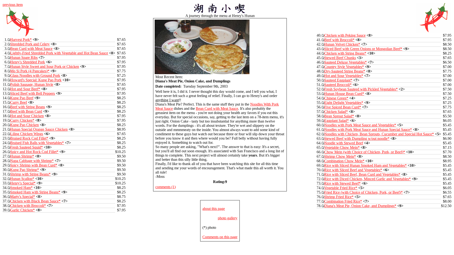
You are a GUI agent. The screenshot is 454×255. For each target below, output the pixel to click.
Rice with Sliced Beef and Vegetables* (353, 170)
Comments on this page (219, 237)
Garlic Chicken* (22, 210)
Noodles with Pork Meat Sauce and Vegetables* (360, 125)
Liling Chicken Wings (26, 134)
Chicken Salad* (336, 112)
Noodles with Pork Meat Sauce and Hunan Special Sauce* (368, 130)
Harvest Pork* (21, 40)
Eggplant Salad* (336, 121)
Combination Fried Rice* (343, 201)
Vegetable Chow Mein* (342, 147)
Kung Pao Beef (21, 98)
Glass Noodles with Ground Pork (35, 75)
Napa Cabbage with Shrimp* (32, 161)
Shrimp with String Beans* (30, 174)
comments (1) (165, 187)
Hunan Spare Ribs (24, 57)
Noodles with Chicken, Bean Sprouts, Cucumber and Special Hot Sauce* (379, 134)
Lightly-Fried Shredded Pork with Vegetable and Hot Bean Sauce (59, 53)
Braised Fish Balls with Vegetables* (37, 143)
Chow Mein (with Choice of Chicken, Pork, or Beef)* (364, 152)
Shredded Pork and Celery (30, 44)
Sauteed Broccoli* (338, 85)
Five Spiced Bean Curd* (342, 107)
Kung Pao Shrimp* (24, 170)
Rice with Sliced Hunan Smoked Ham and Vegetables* (365, 165)
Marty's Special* (22, 197)
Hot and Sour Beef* (25, 89)
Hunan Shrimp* (22, 156)
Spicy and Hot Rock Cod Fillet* (34, 152)
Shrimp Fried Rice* (339, 197)
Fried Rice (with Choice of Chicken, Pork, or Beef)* (363, 192)
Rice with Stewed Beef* (342, 183)
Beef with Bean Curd (26, 111)
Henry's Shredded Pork (27, 62)
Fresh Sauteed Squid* (26, 147)
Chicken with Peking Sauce (345, 35)
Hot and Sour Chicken (27, 116)
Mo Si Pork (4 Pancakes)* (29, 71)
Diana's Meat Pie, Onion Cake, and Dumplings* (360, 206)
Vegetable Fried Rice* (340, 188)
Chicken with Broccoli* (28, 206)
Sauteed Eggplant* (338, 80)
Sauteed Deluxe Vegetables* (345, 62)
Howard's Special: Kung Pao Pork (35, 80)
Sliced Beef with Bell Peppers (32, 93)
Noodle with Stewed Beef (343, 143)
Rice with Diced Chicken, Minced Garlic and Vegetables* (367, 179)
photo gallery (227, 218)
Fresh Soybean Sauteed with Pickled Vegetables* (361, 89)
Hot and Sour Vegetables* (343, 76)
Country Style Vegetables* (344, 67)
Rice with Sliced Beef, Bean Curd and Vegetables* (362, 174)
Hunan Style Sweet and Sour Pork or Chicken (44, 66)
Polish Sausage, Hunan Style (31, 84)
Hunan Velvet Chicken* (342, 44)
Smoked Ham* (21, 188)
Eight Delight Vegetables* (343, 103)
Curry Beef (18, 102)
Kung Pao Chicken (24, 125)
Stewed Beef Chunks (340, 58)
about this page (213, 209)
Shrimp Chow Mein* (340, 156)
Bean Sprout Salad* (339, 116)
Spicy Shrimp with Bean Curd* (33, 165)
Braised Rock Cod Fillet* (29, 138)
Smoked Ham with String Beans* (35, 192)
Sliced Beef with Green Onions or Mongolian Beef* (363, 49)
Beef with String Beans (27, 107)
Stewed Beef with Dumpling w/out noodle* (356, 138)
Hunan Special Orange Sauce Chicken (39, 129)
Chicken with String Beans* (345, 53)
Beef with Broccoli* (339, 40)
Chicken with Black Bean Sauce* (35, 201)
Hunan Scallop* (22, 179)
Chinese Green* (336, 98)
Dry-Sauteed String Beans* (344, 71)
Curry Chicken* (22, 120)
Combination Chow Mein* (344, 161)
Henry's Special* (22, 183)
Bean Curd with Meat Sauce (31, 49)
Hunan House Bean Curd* (344, 94)
